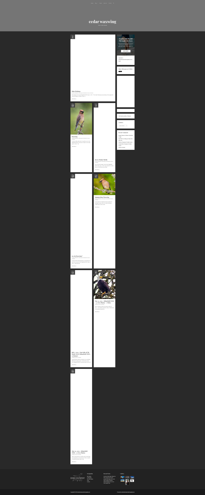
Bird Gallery (89, 476)
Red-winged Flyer (107, 483)
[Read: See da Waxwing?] (89, 213)
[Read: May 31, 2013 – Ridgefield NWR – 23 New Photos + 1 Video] (104, 284)
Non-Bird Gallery (90, 479)
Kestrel (123, 147)
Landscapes (89, 477)
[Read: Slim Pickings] (92, 61)
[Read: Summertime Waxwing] (104, 184)
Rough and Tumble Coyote (127, 142)
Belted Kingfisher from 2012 (109, 481)
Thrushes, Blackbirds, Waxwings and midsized (79, 138)
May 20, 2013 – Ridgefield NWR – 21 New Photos (79, 452)
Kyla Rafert (121, 138)
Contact (88, 481)
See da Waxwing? (77, 256)
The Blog (73, 357)
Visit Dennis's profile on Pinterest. (125, 116)
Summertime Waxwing (102, 197)
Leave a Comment (78, 357)
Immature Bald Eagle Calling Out (110, 476)
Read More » (74, 99)
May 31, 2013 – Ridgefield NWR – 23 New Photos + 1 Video (104, 302)
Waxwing (74, 136)
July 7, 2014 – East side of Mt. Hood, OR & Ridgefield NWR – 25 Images (81, 354)
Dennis (120, 142)
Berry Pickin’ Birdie (101, 160)
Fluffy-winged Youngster (108, 480)
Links (88, 480)
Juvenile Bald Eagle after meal (109, 479)
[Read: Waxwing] (81, 118)
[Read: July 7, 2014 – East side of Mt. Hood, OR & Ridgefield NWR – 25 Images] (88, 310)
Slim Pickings (76, 91)
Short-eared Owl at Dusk (108, 477)
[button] (113, 3)
